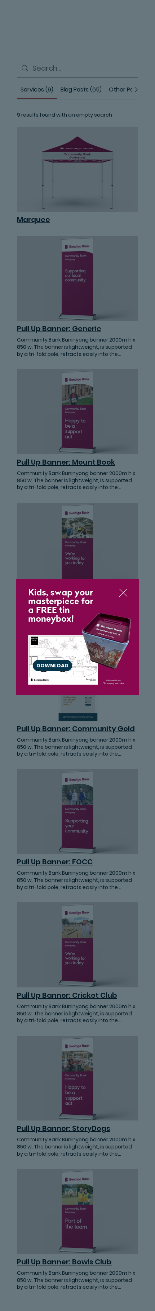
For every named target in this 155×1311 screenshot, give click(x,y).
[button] (123, 593)
